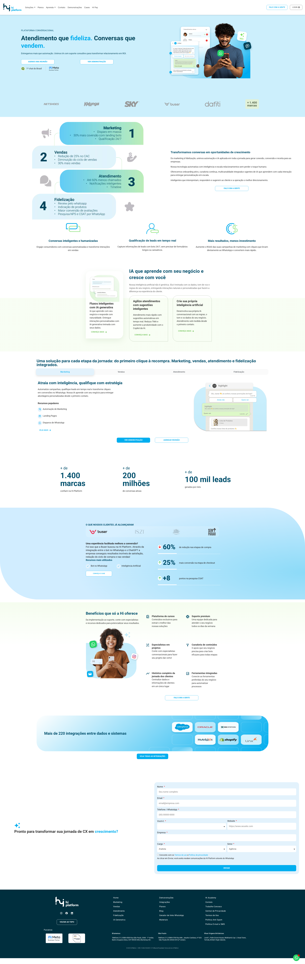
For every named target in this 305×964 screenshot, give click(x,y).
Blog (161, 911)
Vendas (116, 906)
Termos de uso (181, 855)
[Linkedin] (72, 913)
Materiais (163, 920)
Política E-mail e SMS (215, 924)
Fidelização (118, 915)
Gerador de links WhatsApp (171, 915)
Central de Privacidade (215, 911)
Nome (160, 786)
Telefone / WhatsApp (167, 809)
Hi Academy (210, 898)
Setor (230, 844)
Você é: (161, 821)
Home (115, 898)
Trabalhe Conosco (213, 906)
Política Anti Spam (213, 920)
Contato (209, 902)
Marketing (117, 902)
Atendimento (119, 911)
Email (160, 798)
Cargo (160, 844)
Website (231, 821)
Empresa (161, 832)
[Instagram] (61, 913)
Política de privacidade (198, 855)
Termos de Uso (212, 915)
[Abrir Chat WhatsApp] (296, 957)
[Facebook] (66, 913)
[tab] (65, 371)
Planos (162, 906)
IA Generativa (119, 920)
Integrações (164, 902)
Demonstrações (166, 898)
